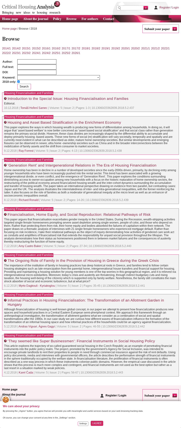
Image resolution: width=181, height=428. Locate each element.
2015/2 (36, 48)
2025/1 (56, 53)
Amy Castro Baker (30, 246)
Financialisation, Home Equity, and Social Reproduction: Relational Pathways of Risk (79, 214)
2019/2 (115, 48)
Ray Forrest (26, 150)
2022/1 (165, 48)
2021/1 (145, 48)
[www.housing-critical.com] (30, 5)
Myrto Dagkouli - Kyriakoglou (37, 285)
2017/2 (76, 48)
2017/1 (66, 48)
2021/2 (155, 48)
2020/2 (135, 48)
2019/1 (105, 48)
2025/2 (66, 53)
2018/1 (86, 48)
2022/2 (6, 53)
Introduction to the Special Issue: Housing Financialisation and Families (68, 99)
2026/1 (76, 53)
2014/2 (16, 48)
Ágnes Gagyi (47, 326)
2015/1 (26, 48)
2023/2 (26, 53)
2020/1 (125, 48)
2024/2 (46, 53)
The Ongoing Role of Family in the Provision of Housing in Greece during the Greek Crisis (83, 260)
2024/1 (36, 53)
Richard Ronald (29, 199)
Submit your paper (157, 28)
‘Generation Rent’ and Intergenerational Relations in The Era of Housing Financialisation (82, 165)
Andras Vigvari (28, 326)
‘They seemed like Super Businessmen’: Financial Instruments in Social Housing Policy (81, 341)
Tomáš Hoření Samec (33, 107)
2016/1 (46, 48)
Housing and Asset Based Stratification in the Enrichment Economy (64, 122)
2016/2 (56, 48)
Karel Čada (26, 372)
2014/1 (6, 48)
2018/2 (96, 48)
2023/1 (16, 53)
